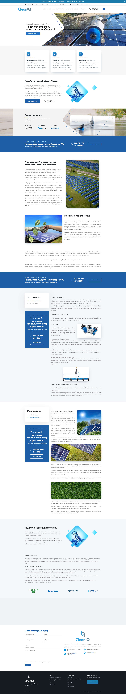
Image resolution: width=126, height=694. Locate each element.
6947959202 (69, 654)
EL (103, 9)
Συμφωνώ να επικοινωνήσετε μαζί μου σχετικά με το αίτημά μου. (39, 662)
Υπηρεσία (27, 645)
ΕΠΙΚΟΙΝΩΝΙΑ (83, 9)
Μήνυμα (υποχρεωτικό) (30, 650)
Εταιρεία (46, 634)
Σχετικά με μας (52, 682)
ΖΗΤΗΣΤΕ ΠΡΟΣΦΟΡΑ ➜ (33, 33)
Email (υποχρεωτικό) (29, 639)
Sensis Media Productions (96, 692)
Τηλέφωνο (46, 639)
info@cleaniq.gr (92, 652)
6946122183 (74, 653)
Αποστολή (28, 665)
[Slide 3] (65, 44)
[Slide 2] (63, 44)
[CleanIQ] (36, 678)
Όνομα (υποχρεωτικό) (29, 634)
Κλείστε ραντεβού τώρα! (78, 1)
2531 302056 (70, 682)
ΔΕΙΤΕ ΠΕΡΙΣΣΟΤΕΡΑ (32, 101)
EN (105, 9)
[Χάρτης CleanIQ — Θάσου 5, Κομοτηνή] (63, 611)
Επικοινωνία (52, 684)
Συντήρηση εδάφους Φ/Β (72, 9)
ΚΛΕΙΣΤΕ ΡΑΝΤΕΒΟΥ (95, 144)
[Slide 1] (61, 44)
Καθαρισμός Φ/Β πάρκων (58, 9)
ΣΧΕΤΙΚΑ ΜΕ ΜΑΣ (46, 9)
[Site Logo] (24, 9)
